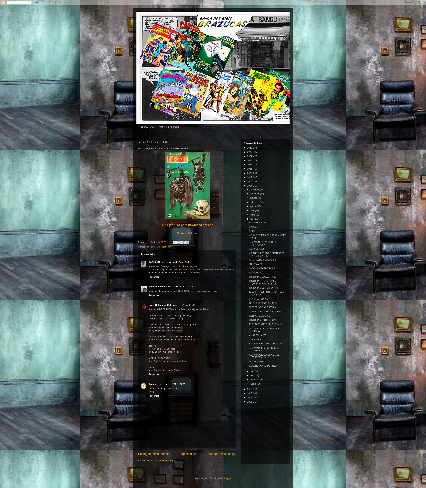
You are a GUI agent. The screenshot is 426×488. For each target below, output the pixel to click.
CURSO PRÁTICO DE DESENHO (265, 324)
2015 (250, 393)
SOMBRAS (254, 231)
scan (164, 246)
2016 (250, 389)
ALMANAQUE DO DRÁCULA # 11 (265, 343)
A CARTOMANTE (257, 335)
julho (252, 210)
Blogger (227, 478)
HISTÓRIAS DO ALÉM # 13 (262, 277)
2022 (250, 164)
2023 (250, 160)
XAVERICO (154, 262)
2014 (250, 397)
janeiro (253, 384)
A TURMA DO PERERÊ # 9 (262, 260)
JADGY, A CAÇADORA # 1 (262, 268)
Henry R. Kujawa (157, 305)
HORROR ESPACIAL (259, 316)
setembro (255, 202)
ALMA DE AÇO (256, 249)
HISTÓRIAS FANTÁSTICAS (263, 320)
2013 (250, 402)
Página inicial (188, 454)
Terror (170, 246)
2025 (250, 152)
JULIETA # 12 (255, 264)
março (253, 375)
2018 (250, 181)
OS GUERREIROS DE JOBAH (264, 303)
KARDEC (253, 227)
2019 (250, 177)
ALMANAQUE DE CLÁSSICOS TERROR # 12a (264, 349)
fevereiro (254, 379)
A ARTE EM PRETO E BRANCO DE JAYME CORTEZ (267, 254)
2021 (250, 169)
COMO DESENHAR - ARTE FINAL (266, 311)
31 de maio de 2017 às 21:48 (181, 305)
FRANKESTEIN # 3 (258, 299)
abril (252, 371)
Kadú (151, 384)
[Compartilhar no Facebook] (184, 242)
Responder (154, 277)
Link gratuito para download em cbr (187, 225)
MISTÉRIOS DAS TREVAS (262, 307)
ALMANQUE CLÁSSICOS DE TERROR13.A (263, 243)
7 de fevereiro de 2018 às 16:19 (170, 384)
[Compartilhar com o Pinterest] (187, 242)
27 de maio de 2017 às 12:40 (175, 262)
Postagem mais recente (154, 454)
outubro (254, 198)
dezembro (255, 189)
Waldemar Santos (158, 286)
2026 (250, 148)
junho (253, 215)
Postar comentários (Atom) (160, 460)
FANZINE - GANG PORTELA (263, 366)
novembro (255, 193)
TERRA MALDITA (257, 339)
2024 (250, 156)
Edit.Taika (155, 246)
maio (252, 219)
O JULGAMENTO (257, 361)
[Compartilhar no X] (181, 242)
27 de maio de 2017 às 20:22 (182, 286)
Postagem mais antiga (221, 454)
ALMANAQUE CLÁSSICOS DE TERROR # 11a (264, 356)
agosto (253, 206)
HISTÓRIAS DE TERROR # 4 (263, 288)
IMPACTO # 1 (256, 272)
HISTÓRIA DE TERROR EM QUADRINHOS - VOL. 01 (263, 282)
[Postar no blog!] (178, 242)
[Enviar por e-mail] (174, 242)
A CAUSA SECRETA (259, 222)
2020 (250, 173)
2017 (250, 186)
